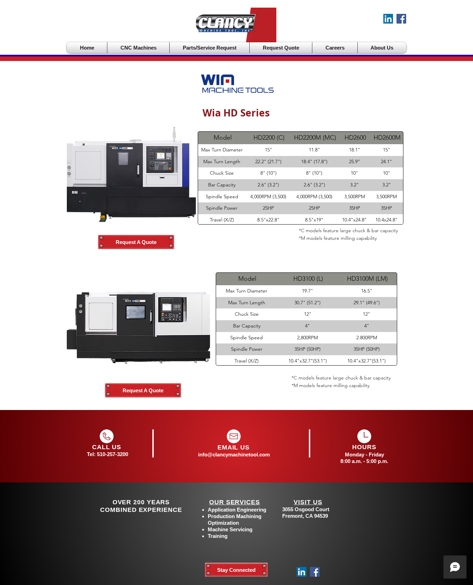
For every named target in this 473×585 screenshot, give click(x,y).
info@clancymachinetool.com (234, 454)
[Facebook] (401, 19)
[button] (138, 47)
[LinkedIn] (388, 19)
